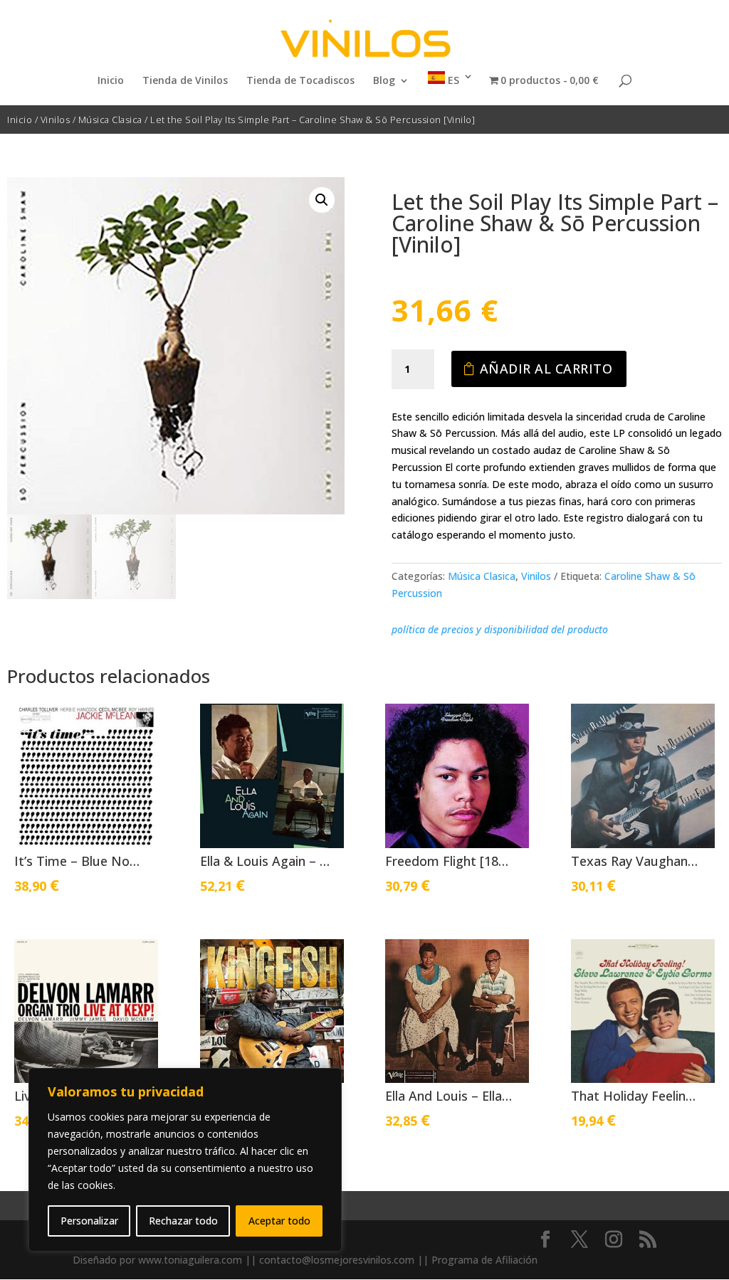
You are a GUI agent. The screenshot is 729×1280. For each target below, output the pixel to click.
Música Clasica (110, 119)
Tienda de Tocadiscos (300, 81)
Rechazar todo (183, 1220)
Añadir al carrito (546, 368)
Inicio (111, 81)
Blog (384, 81)
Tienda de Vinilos (185, 81)
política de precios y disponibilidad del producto (500, 629)
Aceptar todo (279, 1220)
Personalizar (89, 1220)
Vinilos (55, 119)
